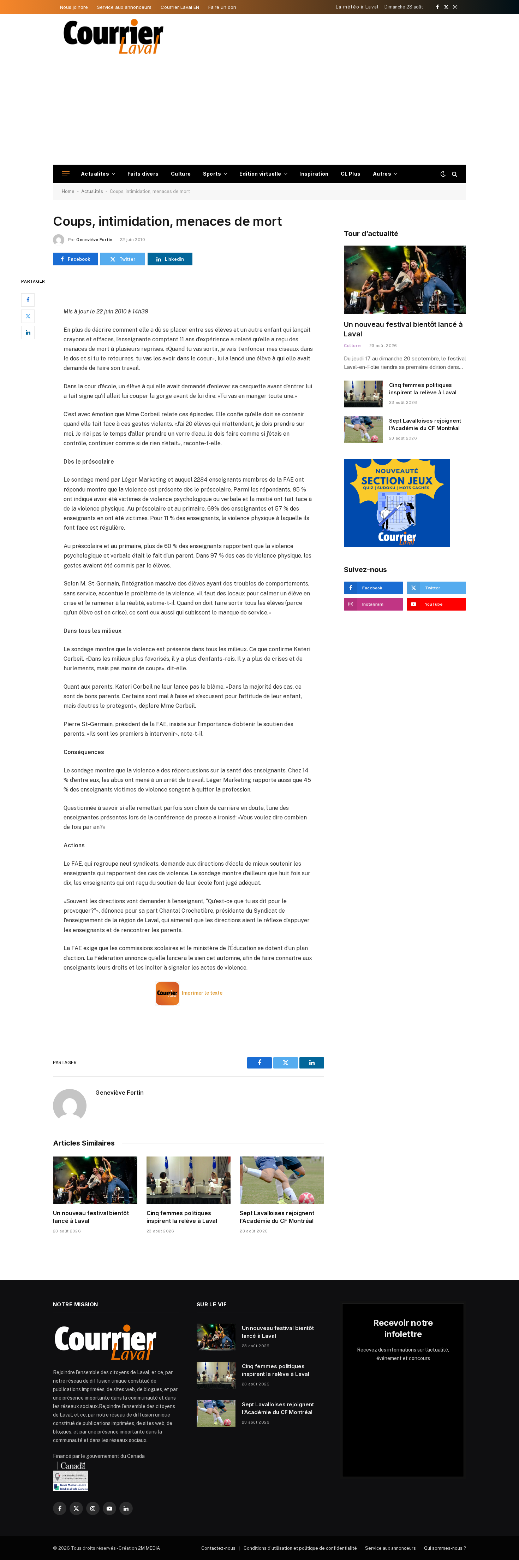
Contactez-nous (218, 1548)
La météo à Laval (357, 7)
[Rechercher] (454, 174)
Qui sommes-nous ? (445, 1548)
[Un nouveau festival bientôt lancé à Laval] (95, 1180)
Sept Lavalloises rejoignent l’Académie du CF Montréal (277, 1216)
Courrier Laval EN (180, 7)
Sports (212, 174)
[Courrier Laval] (114, 36)
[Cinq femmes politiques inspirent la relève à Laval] (189, 1180)
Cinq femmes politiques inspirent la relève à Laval (182, 1216)
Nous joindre (74, 7)
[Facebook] (28, 300)
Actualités (95, 174)
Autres (382, 174)
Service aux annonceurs (124, 7)
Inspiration (314, 174)
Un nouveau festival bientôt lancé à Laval (91, 1216)
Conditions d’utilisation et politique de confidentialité (300, 1548)
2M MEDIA (149, 1548)
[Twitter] (28, 316)
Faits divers (143, 174)
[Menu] (66, 174)
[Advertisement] (259, 111)
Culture (181, 174)
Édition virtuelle (260, 174)
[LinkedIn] (28, 332)
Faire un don (222, 7)
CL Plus (351, 174)
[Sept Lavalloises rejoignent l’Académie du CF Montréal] (282, 1180)
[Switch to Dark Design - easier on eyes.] (443, 174)
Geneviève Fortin (94, 239)
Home (68, 191)
